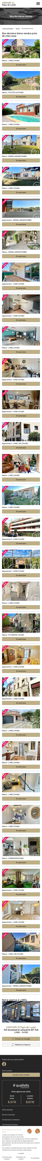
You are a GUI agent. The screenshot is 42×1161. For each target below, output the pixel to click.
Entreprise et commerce (11, 1120)
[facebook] (4, 1064)
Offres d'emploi (7, 1110)
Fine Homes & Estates (10, 1124)
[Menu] (38, 3)
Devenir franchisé (8, 1115)
